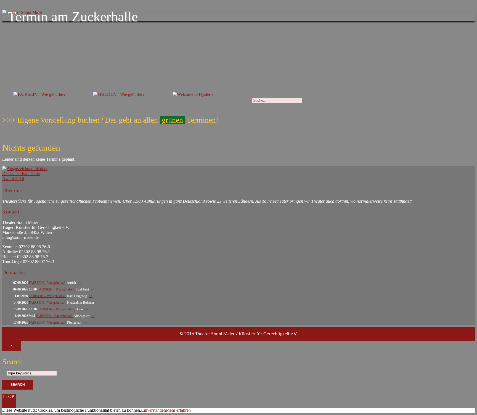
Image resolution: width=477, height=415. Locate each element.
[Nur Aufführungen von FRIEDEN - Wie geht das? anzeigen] (118, 95)
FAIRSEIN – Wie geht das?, (47, 283)
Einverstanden (153, 410)
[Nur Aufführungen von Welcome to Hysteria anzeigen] (193, 95)
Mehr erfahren (178, 410)
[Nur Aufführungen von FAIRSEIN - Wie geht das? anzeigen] (39, 95)
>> (79, 283)
